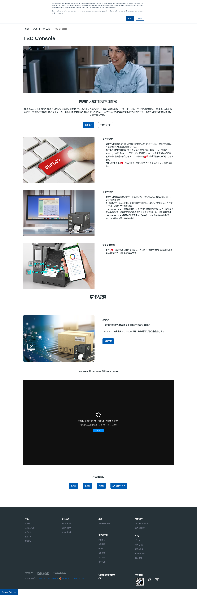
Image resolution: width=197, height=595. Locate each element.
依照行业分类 (66, 528)
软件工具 (46, 29)
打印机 (27, 523)
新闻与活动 (139, 545)
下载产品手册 (105, 125)
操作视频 (101, 553)
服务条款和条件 (104, 523)
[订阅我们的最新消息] (99, 578)
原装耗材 (28, 541)
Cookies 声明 (140, 554)
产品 (35, 29)
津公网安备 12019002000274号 (72, 578)
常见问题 (101, 544)
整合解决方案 (66, 532)
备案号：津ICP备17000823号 (48, 578)
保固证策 (101, 549)
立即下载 (108, 341)
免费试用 (88, 125)
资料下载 (101, 540)
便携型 (73, 486)
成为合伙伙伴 (140, 528)
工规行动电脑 (30, 528)
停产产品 (101, 562)
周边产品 (28, 532)
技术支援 (101, 557)
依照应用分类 (66, 523)
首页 (27, 29)
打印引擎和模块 (118, 486)
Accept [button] (130, 18)
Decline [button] (140, 18)
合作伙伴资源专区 (141, 523)
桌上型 (87, 486)
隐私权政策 (139, 549)
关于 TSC (138, 540)
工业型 (101, 486)
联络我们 (138, 558)
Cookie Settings (9, 592)
